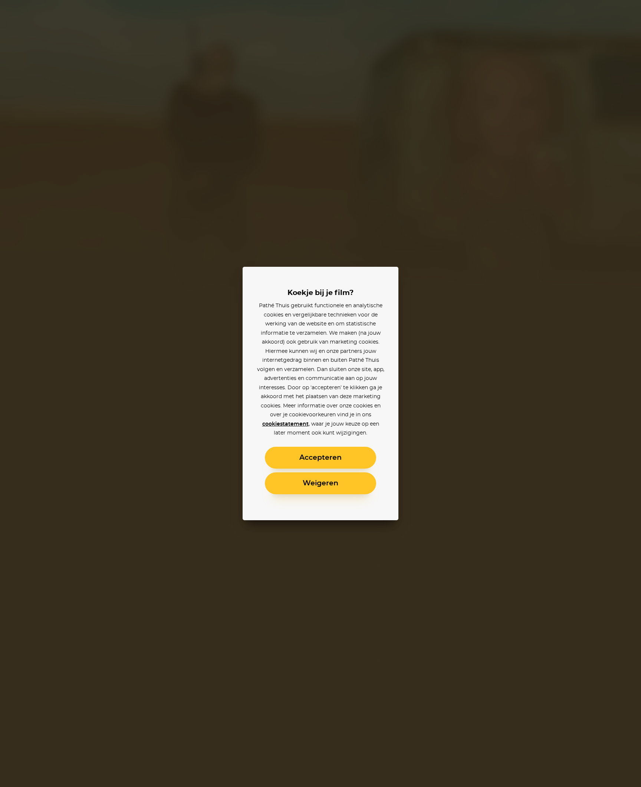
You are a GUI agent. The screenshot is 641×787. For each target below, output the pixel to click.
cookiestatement (285, 424)
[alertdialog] (320, 393)
